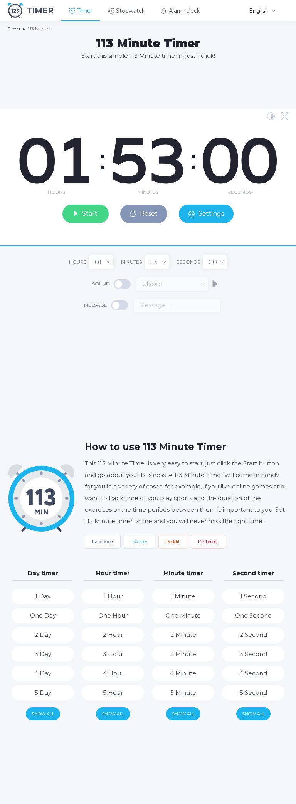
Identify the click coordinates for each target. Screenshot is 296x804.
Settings (211, 213)
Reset (149, 213)
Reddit (173, 541)
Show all (43, 714)
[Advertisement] (148, 83)
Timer (84, 10)
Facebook (102, 541)
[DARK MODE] (271, 116)
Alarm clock (184, 10)
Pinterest (208, 541)
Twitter (139, 541)
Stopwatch (130, 10)
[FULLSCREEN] (284, 116)
